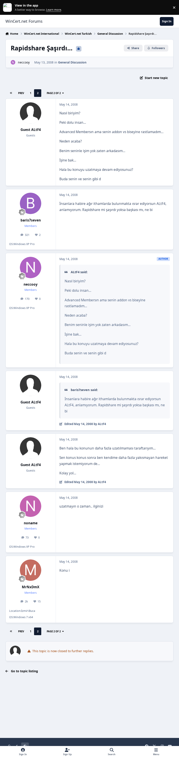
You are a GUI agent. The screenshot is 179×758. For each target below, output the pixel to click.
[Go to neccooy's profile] (13, 62)
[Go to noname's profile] (30, 506)
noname (31, 523)
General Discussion (72, 62)
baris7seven (31, 220)
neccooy (24, 62)
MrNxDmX (30, 587)
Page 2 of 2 (54, 93)
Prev (21, 93)
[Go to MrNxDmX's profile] (30, 570)
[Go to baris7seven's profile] (30, 203)
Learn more (8, 7)
